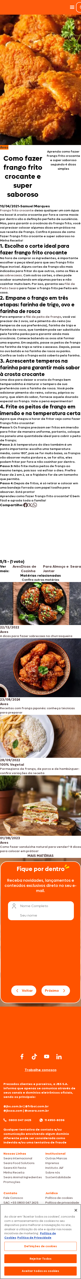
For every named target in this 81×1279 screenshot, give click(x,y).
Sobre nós (52, 1173)
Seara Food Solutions (19, 1163)
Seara (75, 566)
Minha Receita (13, 1173)
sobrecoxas (13, 275)
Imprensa (52, 1163)
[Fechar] (76, 1210)
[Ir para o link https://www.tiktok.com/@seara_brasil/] (34, 1057)
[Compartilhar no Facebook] (25, 505)
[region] (40, 1241)
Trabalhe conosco (41, 1070)
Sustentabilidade (58, 1177)
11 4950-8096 (55, 1120)
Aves (17, 566)
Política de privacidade (62, 1203)
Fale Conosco (13, 1198)
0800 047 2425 (20, 1120)
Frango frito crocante (17, 210)
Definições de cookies (40, 1246)
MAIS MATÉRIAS (40, 855)
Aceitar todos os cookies (40, 1271)
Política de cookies (59, 1198)
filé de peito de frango (43, 317)
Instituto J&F (54, 1168)
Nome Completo (34, 906)
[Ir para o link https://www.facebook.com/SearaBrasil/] (22, 1056)
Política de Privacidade (34, 1237)
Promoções (11, 1182)
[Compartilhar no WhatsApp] (34, 505)
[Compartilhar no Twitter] (30, 505)
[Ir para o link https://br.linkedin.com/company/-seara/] (59, 1056)
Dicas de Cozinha (28, 568)
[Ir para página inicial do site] (40, 1043)
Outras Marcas (56, 1158)
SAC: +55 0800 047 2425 (20, 1203)
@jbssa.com (12, 1111)
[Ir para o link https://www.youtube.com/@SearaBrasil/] (46, 1056)
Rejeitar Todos (40, 1259)
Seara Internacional (17, 1158)
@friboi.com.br (37, 1106)
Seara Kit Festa (14, 1168)
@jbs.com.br (13, 1106)
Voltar (27, 990)
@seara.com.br (37, 1111)
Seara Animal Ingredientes (22, 1177)
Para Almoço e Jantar (56, 568)
